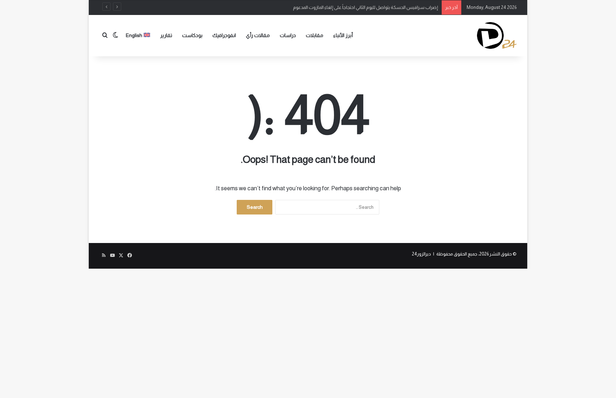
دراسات (288, 35)
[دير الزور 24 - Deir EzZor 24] (497, 35)
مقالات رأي (258, 35)
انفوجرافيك (224, 35)
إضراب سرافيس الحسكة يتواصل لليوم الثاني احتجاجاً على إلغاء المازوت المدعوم (365, 7)
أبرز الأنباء (343, 35)
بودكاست (192, 35)
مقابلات (314, 35)
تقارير (166, 35)
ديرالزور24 (421, 254)
